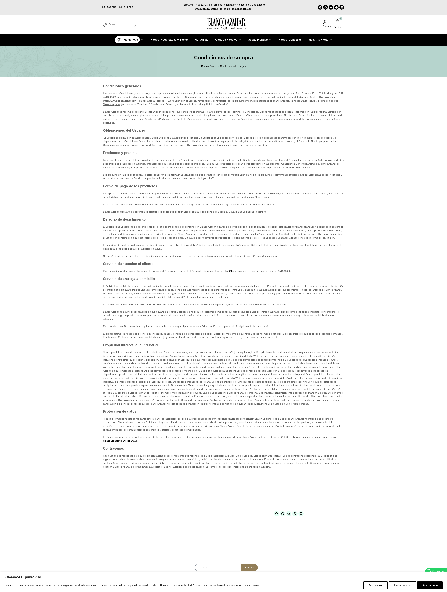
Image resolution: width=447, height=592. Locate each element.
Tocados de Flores (179, 553)
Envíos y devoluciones (235, 517)
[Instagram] (325, 7)
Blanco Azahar (209, 66)
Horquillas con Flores (180, 531)
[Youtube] (331, 7)
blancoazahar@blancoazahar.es (231, 271)
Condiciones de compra (236, 513)
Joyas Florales (177, 535)
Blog (131, 527)
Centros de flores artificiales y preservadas (191, 513)
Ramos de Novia (178, 549)
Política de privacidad (235, 531)
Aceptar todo (430, 585)
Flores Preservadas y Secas (184, 526)
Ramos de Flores (178, 544)
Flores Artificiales (178, 522)
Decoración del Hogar (180, 517)
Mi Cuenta (325, 26)
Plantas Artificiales (179, 540)
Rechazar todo (402, 585)
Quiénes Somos (137, 517)
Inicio (132, 513)
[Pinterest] (336, 7)
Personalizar (375, 585)
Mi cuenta (134, 531)
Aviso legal (229, 522)
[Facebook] (320, 7)
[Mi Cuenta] (325, 22)
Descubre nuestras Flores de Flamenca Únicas (223, 8)
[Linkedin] (341, 7)
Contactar (134, 536)
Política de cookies (233, 527)
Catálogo (133, 522)
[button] (129, 40)
